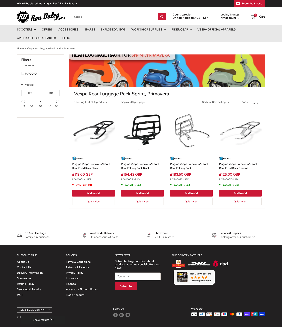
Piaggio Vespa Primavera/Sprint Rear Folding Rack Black (140, 166)
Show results (43, 319)
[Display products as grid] (253, 102)
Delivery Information (30, 272)
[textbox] (29, 93)
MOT (20, 295)
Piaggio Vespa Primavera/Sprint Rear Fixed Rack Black (91, 166)
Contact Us (24, 267)
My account (229, 17)
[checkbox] (41, 74)
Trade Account (75, 295)
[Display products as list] (258, 102)
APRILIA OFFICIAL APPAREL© (37, 38)
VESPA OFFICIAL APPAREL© (216, 29)
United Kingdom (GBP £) (32, 310)
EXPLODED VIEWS (113, 29)
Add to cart (93, 193)
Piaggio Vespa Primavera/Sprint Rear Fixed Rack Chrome (238, 166)
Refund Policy (25, 283)
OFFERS (47, 29)
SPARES (89, 29)
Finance (71, 283)
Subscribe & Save (252, 3)
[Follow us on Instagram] (121, 314)
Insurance (72, 278)
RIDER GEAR (180, 29)
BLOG (66, 38)
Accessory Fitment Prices (82, 289)
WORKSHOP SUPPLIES (146, 29)
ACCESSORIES (68, 29)
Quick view (93, 201)
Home (20, 48)
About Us (23, 261)
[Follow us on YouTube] (127, 314)
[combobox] (115, 16)
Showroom (24, 278)
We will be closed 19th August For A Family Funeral (47, 3)
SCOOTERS (24, 29)
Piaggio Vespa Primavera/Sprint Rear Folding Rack (189, 166)
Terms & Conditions (78, 261)
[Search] (162, 16)
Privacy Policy (74, 272)
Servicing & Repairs (29, 289)
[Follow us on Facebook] (115, 314)
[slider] (23, 101)
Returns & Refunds (77, 267)
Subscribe (126, 286)
